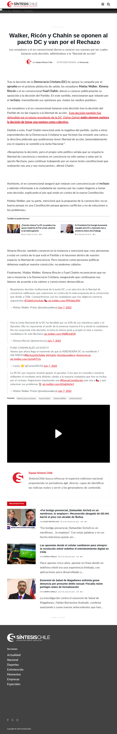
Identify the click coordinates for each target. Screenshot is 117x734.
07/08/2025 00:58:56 (83, 234)
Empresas (13, 679)
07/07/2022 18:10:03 (66, 62)
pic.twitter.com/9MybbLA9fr (64, 301)
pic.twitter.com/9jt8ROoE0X (60, 334)
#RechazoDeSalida (34, 355)
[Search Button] (108, 4)
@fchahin (51, 355)
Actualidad (14, 655)
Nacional (12, 660)
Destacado (84, 62)
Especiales (13, 684)
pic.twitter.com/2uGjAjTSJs (25, 359)
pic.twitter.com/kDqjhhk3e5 (58, 384)
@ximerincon (83, 355)
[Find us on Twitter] (12, 720)
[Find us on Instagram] (17, 720)
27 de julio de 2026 (67, 556)
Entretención (15, 669)
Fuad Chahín (44, 398)
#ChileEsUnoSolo (34, 301)
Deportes (13, 664)
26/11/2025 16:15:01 (30, 234)
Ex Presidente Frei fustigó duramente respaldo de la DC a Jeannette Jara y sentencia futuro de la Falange (91, 228)
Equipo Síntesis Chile (44, 62)
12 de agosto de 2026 (70, 521)
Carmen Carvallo (50, 556)
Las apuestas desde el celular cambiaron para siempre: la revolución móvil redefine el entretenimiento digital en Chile (74, 548)
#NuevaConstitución (71, 380)
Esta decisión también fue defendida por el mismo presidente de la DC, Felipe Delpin (58, 118)
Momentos (14, 674)
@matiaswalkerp (66, 355)
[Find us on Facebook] (7, 720)
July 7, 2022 (64, 307)
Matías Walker (60, 398)
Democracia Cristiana (26, 398)
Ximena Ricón (75, 398)
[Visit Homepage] (22, 4)
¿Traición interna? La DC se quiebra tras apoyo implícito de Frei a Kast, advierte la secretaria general (38, 228)
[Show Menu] (102, 4)
